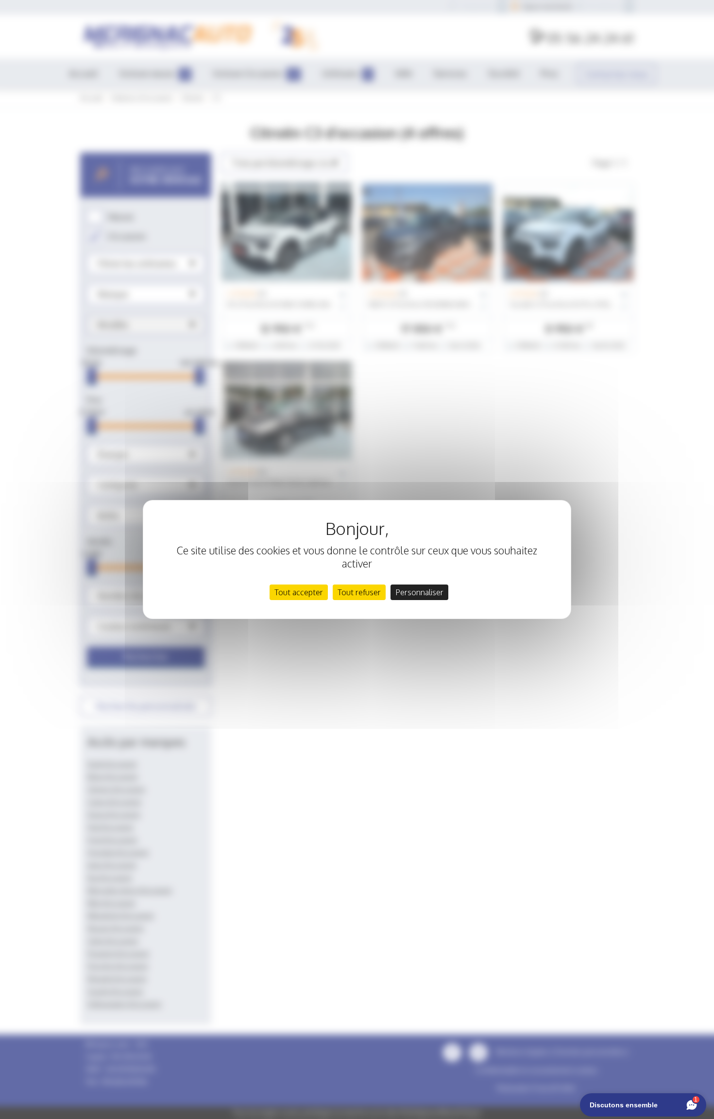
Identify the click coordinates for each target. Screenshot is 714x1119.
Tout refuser (359, 592)
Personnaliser (419, 592)
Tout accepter (298, 592)
